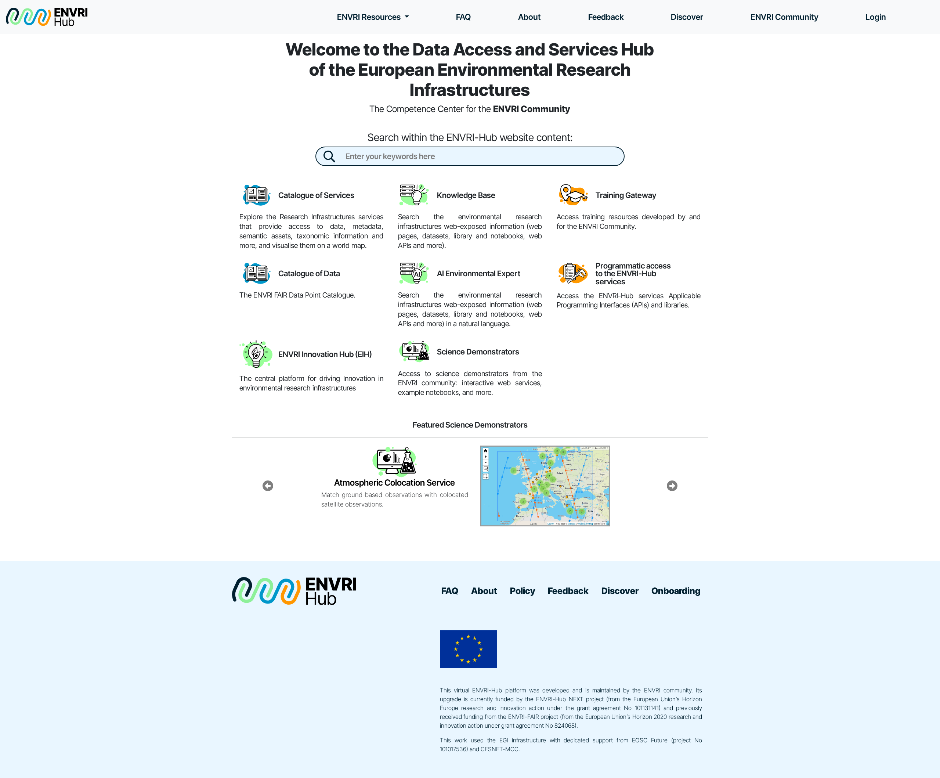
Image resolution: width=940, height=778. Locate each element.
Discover (687, 17)
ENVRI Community (784, 17)
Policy (522, 591)
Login (875, 17)
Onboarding (676, 591)
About (529, 17)
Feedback (606, 17)
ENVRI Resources (369, 17)
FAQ (463, 17)
